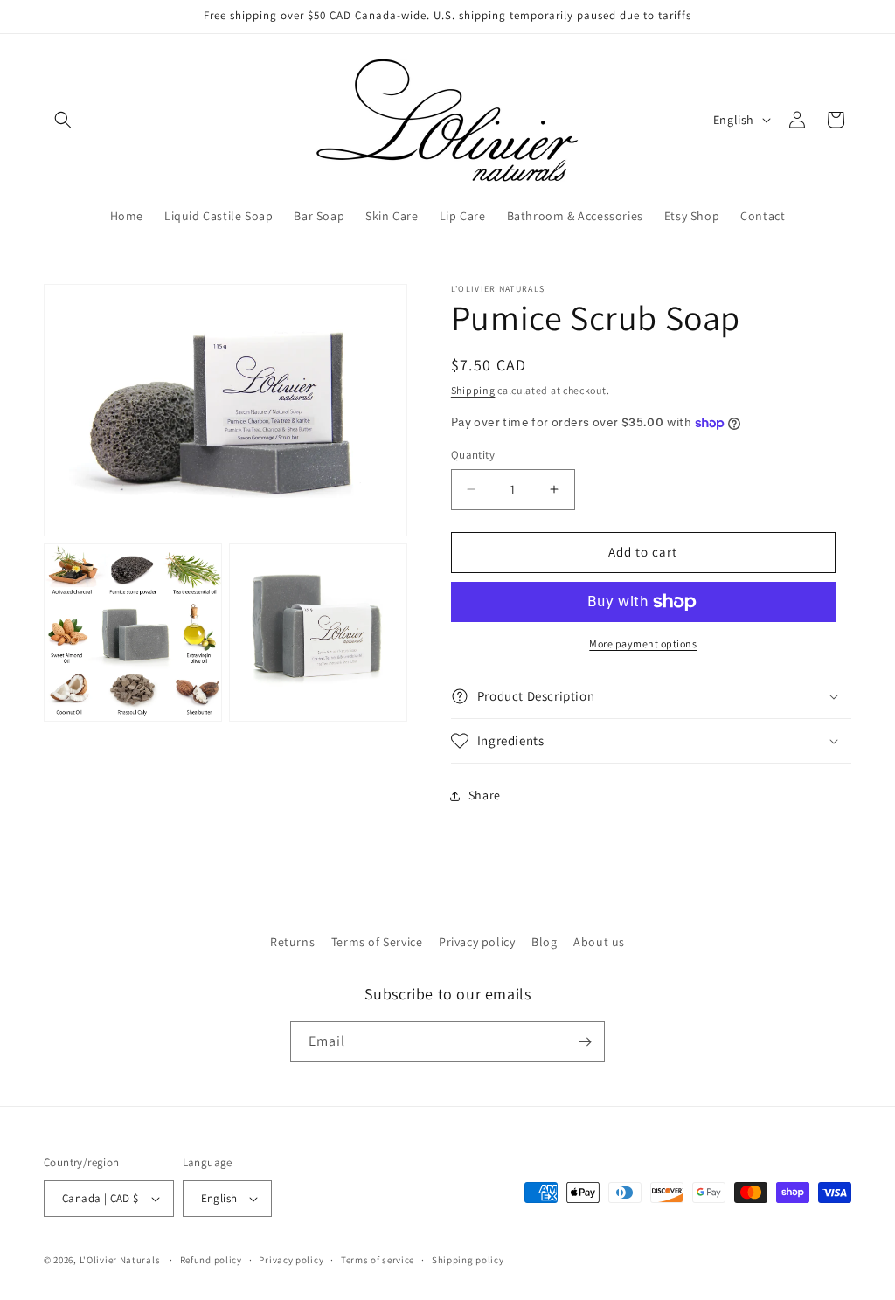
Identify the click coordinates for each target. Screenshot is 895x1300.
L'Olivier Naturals (120, 1260)
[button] (63, 119)
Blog (544, 942)
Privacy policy (477, 942)
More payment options (643, 643)
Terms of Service (377, 942)
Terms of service (377, 1260)
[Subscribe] (584, 1041)
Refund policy (211, 1260)
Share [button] (484, 795)
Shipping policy (468, 1260)
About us (599, 942)
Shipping (473, 390)
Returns (292, 942)
